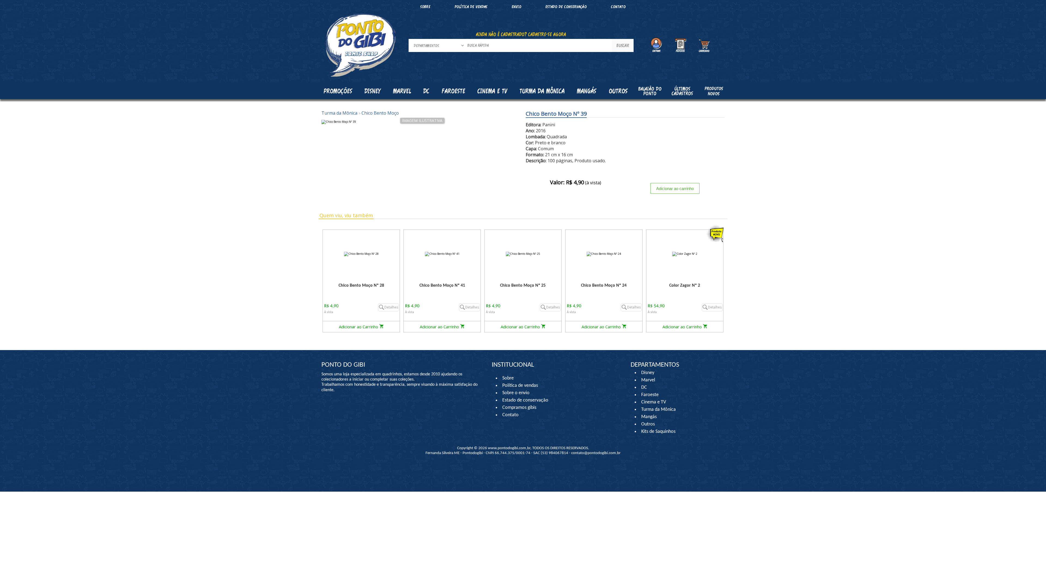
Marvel (648, 380)
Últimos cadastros (682, 91)
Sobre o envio (516, 393)
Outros (648, 424)
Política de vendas (471, 6)
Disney (647, 372)
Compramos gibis (519, 407)
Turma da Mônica (339, 113)
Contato (618, 6)
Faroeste (650, 394)
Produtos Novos (714, 90)
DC (644, 387)
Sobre (425, 6)
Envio (516, 6)
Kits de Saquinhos (658, 431)
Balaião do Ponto (650, 91)
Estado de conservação (566, 6)
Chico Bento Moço (378, 113)
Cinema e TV (653, 402)
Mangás (586, 91)
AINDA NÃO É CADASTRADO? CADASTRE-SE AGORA (521, 34)
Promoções (338, 91)
